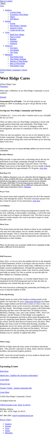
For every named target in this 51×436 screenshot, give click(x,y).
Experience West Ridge (19, 14)
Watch (12, 17)
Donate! (3, 97)
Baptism (13, 39)
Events (12, 23)
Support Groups (16, 28)
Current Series (15, 12)
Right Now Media (17, 35)
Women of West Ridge (19, 61)
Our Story (14, 48)
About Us (9, 46)
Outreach (13, 43)
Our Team (14, 52)
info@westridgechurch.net (23, 415)
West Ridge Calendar (18, 26)
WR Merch (14, 19)
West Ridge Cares (17, 66)
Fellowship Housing (33, 301)
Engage (8, 21)
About (7, 431)
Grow (7, 32)
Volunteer (13, 41)
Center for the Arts (17, 30)
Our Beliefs (14, 50)
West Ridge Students (18, 59)
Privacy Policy (5, 420)
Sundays (8, 10)
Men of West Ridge (17, 63)
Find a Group (15, 37)
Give (2, 6)
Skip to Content (6, 1)
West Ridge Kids (16, 57)
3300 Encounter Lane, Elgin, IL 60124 (15, 405)
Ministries (9, 55)
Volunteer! (4, 86)
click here (43, 168)
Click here (27, 187)
